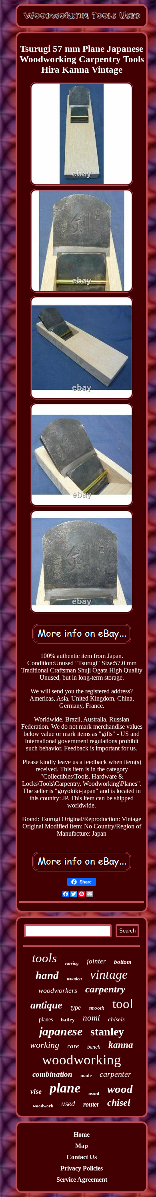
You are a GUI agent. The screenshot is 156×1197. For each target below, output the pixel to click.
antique (46, 1005)
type (75, 1007)
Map (81, 1145)
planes (46, 1020)
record (93, 1093)
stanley (107, 1031)
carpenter (115, 1074)
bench (93, 1047)
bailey (68, 1020)
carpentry (105, 989)
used (68, 1103)
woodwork (43, 1105)
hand (47, 975)
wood (120, 1088)
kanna (120, 1045)
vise (36, 1091)
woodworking (81, 1060)
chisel (118, 1102)
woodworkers (57, 990)
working (44, 1045)
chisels (116, 1019)
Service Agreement (81, 1179)
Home (82, 1134)
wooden (74, 979)
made (86, 1075)
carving (72, 963)
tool (122, 1003)
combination (52, 1074)
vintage (109, 974)
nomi (91, 1018)
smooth (96, 1008)
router (91, 1104)
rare (73, 1046)
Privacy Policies (81, 1168)
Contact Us (81, 1157)
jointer (96, 961)
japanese (60, 1031)
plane (65, 1087)
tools (44, 958)
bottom (123, 962)
